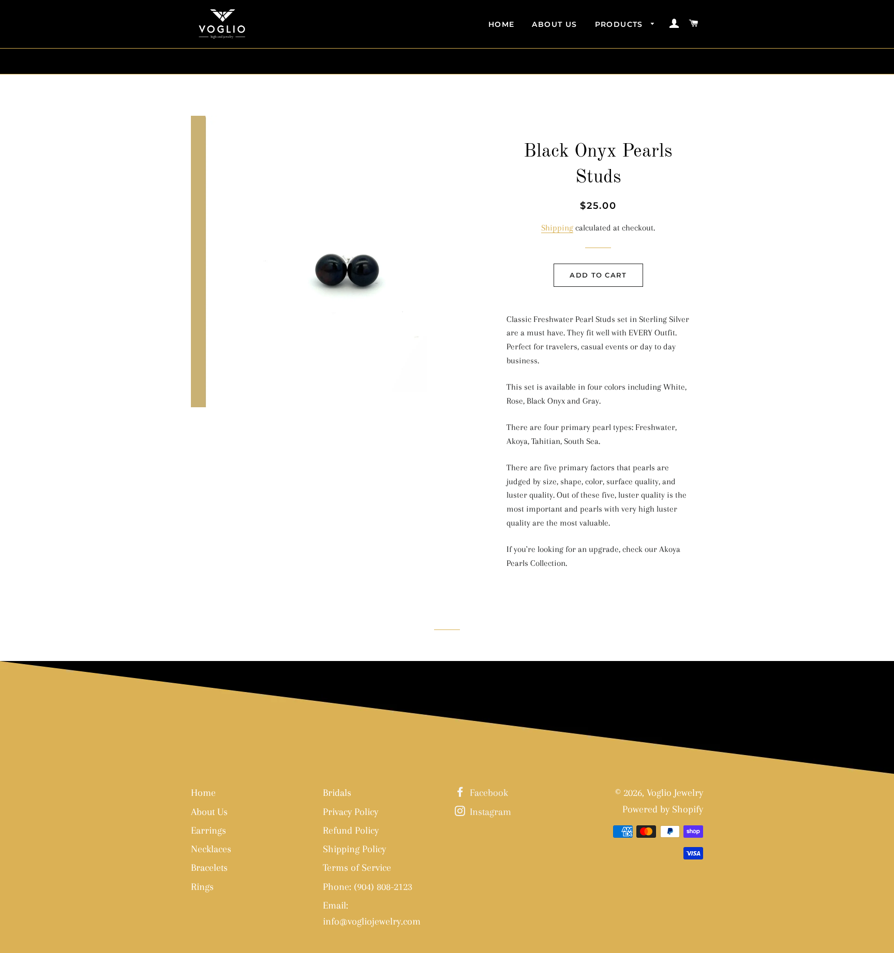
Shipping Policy (354, 849)
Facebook (487, 792)
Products (620, 24)
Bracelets (209, 867)
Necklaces (211, 849)
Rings (202, 887)
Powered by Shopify (662, 809)
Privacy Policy (350, 812)
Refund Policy (351, 830)
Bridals (337, 792)
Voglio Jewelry (675, 792)
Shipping (557, 228)
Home (501, 24)
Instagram (489, 812)
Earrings (208, 830)
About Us (554, 24)
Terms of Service (357, 867)
